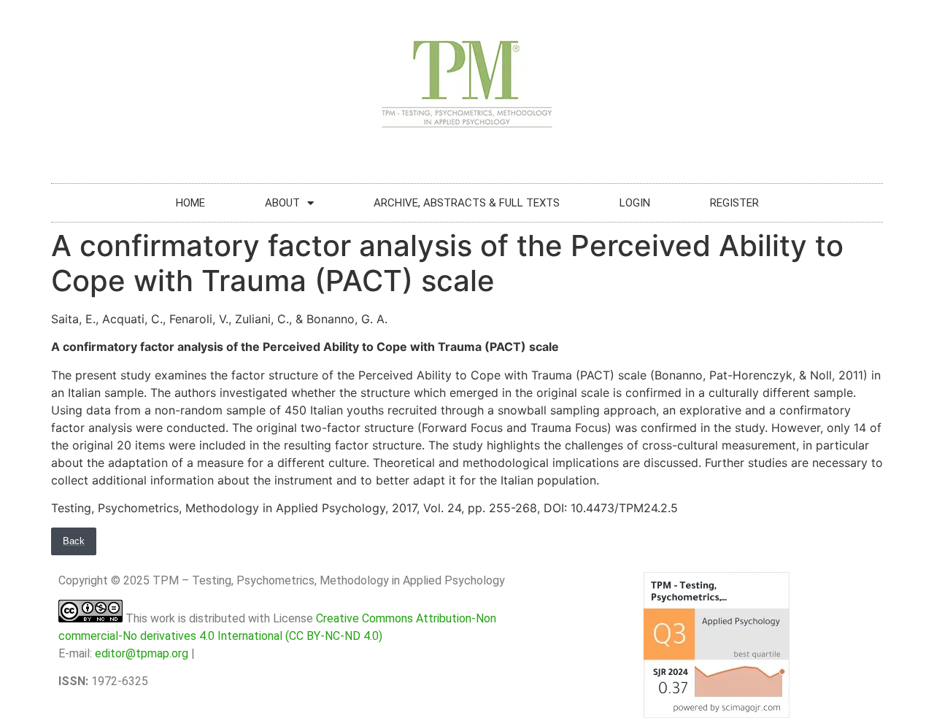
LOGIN (635, 202)
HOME (190, 202)
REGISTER (734, 202)
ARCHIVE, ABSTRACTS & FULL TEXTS (467, 202)
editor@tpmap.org (141, 653)
